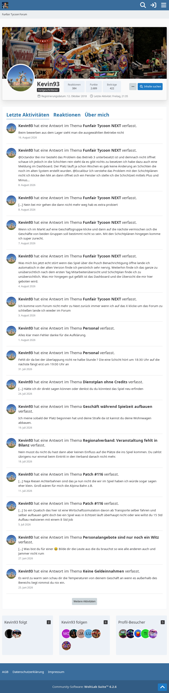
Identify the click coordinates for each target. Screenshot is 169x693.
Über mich (97, 114)
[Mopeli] (66, 634)
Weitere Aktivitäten (84, 601)
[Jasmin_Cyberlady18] (74, 634)
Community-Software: (84, 687)
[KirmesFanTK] (96, 634)
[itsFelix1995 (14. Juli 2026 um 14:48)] (138, 634)
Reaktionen (67, 114)
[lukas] (89, 634)
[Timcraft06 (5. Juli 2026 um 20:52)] (145, 634)
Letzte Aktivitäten (27, 114)
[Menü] (164, 5)
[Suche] (143, 5)
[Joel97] (17, 634)
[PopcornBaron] (66, 646)
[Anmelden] (153, 5)
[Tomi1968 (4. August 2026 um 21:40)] (131, 634)
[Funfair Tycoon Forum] (5, 5)
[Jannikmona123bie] (81, 634)
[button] (133, 86)
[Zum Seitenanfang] (162, 687)
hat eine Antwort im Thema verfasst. (77, 125)
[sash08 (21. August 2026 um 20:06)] (123, 634)
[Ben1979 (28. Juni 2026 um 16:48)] (153, 634)
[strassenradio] (9, 634)
